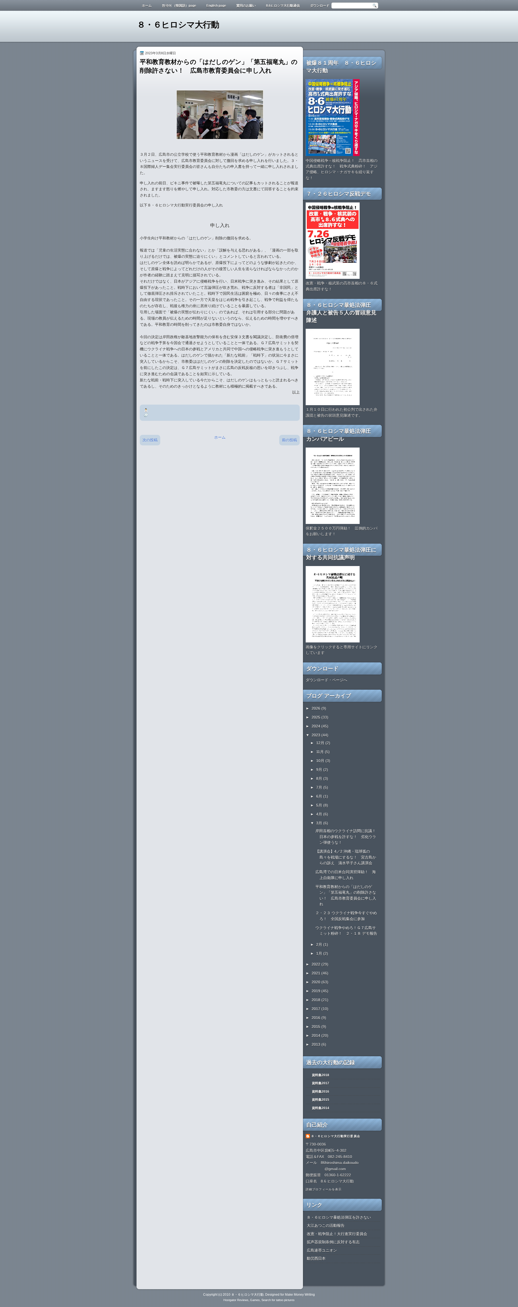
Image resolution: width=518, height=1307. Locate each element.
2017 (316, 1009)
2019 (316, 991)
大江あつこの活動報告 (326, 1225)
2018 (316, 1000)
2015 (316, 1026)
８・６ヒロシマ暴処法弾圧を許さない (339, 1217)
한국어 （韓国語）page (179, 6)
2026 (316, 708)
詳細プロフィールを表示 (324, 1189)
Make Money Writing (300, 1294)
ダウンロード (319, 6)
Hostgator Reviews (235, 1300)
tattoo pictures (285, 1300)
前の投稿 (289, 440)
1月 (319, 953)
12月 (320, 743)
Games (255, 1300)
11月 (320, 752)
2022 (316, 964)
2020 (316, 982)
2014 (316, 1035)
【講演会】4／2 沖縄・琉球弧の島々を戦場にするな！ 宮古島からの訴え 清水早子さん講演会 (345, 857)
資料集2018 (320, 1075)
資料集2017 (320, 1083)
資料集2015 (320, 1100)
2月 (319, 944)
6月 (319, 796)
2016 (316, 1017)
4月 (319, 814)
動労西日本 (316, 1258)
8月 (319, 778)
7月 (319, 787)
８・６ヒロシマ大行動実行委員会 (335, 1136)
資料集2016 (320, 1091)
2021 (316, 973)
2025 (316, 717)
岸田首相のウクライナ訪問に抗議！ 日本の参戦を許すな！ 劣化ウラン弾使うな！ (347, 837)
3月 (319, 823)
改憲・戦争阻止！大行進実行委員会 (337, 1234)
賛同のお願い (246, 6)
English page (216, 6)
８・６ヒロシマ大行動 (178, 25)
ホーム (147, 6)
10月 (320, 761)
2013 (316, 1044)
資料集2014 (320, 1108)
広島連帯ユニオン (322, 1250)
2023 (316, 735)
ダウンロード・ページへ (326, 680)
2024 (316, 726)
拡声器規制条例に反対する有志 (333, 1242)
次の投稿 (150, 440)
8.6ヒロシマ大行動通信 (283, 6)
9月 (319, 769)
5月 (319, 805)
